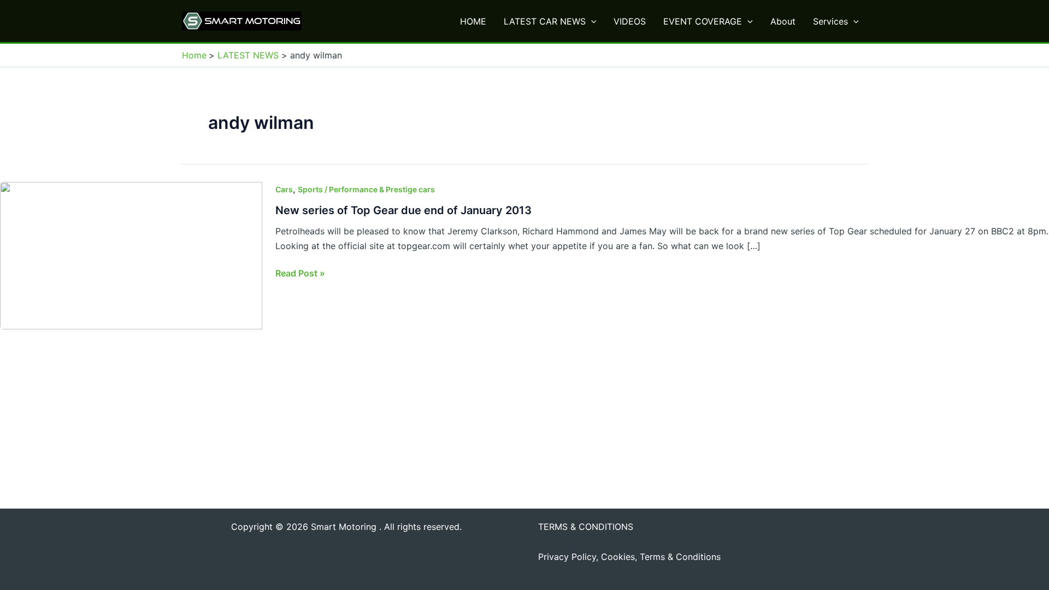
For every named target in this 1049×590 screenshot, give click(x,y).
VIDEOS (630, 21)
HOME (473, 21)
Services (830, 21)
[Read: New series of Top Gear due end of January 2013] (131, 255)
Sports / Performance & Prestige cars (366, 189)
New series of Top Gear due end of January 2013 (403, 210)
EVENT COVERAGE (702, 21)
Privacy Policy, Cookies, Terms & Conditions (629, 556)
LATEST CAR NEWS (545, 21)
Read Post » (300, 273)
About (782, 21)
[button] (591, 21)
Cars (284, 189)
